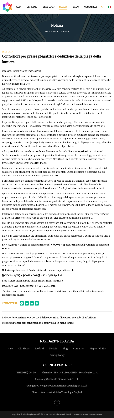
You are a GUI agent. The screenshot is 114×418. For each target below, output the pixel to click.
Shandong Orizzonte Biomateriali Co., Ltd (57, 379)
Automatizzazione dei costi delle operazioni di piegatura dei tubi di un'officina (54, 317)
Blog (76, 7)
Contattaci (90, 7)
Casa (18, 7)
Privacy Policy (57, 355)
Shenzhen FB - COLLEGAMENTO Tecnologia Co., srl (70, 372)
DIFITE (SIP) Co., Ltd (26, 372)
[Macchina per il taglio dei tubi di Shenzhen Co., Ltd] (7, 7)
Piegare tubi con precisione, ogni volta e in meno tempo (43, 322)
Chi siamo (32, 7)
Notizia (63, 7)
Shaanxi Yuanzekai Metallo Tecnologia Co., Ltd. (57, 392)
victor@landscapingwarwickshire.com (87, 414)
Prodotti (48, 7)
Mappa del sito (98, 348)
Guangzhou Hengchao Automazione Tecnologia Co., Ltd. (57, 385)
